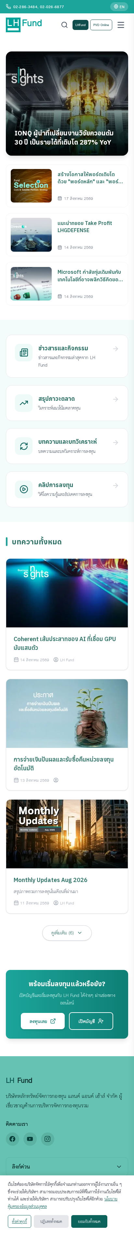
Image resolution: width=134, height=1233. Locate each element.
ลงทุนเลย (38, 1021)
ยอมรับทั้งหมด (89, 1221)
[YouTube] (30, 1139)
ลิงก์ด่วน (21, 1166)
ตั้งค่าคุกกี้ (19, 1221)
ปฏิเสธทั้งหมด (51, 1221)
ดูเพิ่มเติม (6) (62, 932)
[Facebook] (12, 1139)
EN (122, 6)
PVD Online (101, 25)
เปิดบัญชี (86, 1021)
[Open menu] (121, 25)
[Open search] (64, 25)
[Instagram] (47, 1139)
